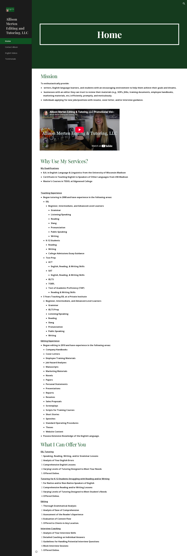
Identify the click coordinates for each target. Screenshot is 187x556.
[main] (109, 34)
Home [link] (8, 41)
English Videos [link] (11, 53)
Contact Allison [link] (11, 47)
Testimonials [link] (10, 59)
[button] (184, 4)
